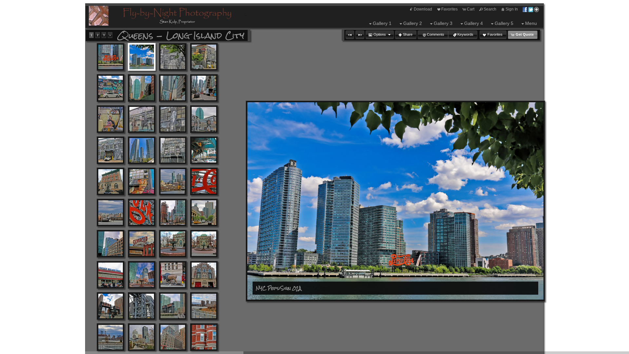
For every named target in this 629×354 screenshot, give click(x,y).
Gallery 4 (473, 23)
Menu (531, 23)
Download (423, 9)
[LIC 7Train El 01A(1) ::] (204, 150)
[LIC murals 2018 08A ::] (110, 88)
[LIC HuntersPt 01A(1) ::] (141, 337)
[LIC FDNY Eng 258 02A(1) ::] (204, 275)
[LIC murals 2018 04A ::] (173, 119)
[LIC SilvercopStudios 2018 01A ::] (141, 243)
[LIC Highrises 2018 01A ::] (141, 150)
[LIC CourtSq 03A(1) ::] (173, 243)
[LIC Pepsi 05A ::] (141, 212)
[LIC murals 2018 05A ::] (110, 150)
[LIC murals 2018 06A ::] (173, 57)
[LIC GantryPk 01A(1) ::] (110, 306)
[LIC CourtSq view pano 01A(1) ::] (141, 275)
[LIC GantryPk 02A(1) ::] (141, 306)
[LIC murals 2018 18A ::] (141, 181)
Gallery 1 (382, 23)
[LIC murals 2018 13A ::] (204, 119)
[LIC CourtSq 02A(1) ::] (110, 243)
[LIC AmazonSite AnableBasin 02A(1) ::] (110, 212)
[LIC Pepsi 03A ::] (204, 181)
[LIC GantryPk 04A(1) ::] (204, 306)
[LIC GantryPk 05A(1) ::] (110, 337)
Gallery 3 (443, 23)
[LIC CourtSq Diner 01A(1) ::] (110, 275)
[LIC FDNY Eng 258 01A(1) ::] (173, 275)
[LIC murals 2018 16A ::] (173, 150)
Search (490, 9)
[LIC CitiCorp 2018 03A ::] (204, 88)
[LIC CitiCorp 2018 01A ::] (141, 88)
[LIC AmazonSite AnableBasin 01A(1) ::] (173, 181)
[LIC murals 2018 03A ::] (141, 119)
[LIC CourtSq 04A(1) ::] (204, 243)
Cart (470, 9)
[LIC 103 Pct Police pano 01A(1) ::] (110, 181)
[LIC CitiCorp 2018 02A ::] (173, 88)
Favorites (449, 9)
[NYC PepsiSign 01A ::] (110, 57)
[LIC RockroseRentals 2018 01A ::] (204, 212)
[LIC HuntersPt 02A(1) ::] (173, 337)
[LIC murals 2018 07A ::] (204, 57)
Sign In (511, 9)
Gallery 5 (504, 23)
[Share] (531, 9)
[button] (350, 34)
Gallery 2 (412, 23)
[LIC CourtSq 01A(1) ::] (173, 212)
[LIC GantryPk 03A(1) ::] (173, 306)
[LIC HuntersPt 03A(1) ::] (204, 337)
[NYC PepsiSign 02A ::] (141, 57)
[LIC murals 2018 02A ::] (110, 119)
